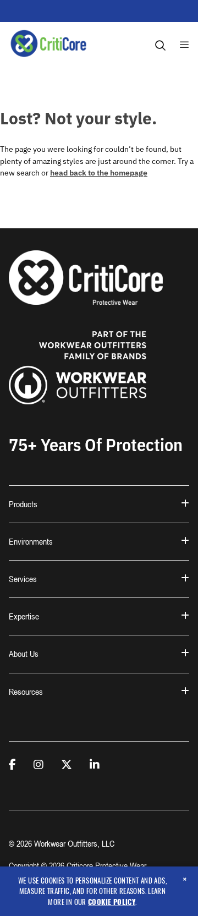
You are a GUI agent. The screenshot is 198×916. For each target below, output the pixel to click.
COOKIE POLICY (111, 901)
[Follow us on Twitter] (66, 764)
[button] (99, 504)
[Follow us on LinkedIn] (95, 764)
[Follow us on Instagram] (38, 764)
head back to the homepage (98, 172)
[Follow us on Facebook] (12, 764)
